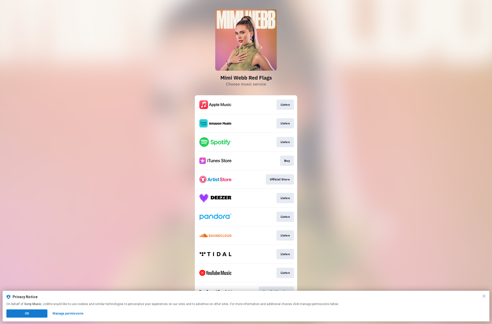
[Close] (484, 296)
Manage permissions (68, 313)
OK (27, 313)
